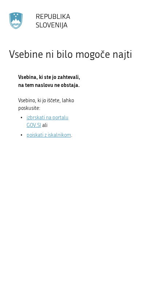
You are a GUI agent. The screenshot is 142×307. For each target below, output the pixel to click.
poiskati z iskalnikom (49, 135)
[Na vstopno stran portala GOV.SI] (40, 20)
